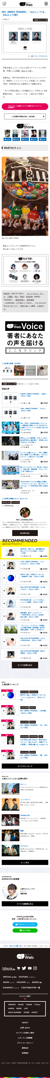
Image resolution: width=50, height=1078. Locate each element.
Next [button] (44, 891)
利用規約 (25, 1053)
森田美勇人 (20, 300)
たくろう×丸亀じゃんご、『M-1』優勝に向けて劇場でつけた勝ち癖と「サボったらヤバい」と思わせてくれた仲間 (34, 454)
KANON (29, 296)
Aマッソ (23, 784)
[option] (7, 370)
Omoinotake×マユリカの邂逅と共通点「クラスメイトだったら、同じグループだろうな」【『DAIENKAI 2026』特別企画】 (34, 485)
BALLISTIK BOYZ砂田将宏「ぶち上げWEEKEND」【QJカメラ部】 (32, 639)
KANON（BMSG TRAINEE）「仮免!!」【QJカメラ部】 (33, 395)
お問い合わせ (25, 1028)
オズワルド (24, 846)
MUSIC (21, 1005)
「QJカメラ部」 (26, 70)
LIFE (26, 1009)
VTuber (37, 1005)
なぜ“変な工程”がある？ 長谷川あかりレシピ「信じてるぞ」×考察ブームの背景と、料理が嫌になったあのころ (34, 742)
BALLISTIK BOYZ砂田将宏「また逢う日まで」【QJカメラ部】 (32, 588)
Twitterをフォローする (26, 924)
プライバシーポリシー (25, 1043)
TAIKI (22, 296)
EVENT (35, 1012)
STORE (26, 1012)
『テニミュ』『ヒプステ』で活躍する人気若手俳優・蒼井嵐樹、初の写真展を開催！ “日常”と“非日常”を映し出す (32, 627)
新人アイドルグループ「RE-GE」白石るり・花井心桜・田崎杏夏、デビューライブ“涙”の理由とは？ (34, 469)
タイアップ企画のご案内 (25, 1033)
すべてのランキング (25, 766)
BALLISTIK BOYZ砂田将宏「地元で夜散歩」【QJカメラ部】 (32, 652)
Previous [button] (3, 891)
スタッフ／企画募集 (25, 1038)
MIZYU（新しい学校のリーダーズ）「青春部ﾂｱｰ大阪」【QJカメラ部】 (32, 575)
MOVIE (29, 1005)
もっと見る (25, 862)
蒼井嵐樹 (30, 300)
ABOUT (25, 1023)
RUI (16, 296)
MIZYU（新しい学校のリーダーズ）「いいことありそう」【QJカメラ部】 (33, 697)
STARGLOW (25, 815)
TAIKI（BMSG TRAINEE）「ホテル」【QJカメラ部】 (33, 409)
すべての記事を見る (25, 665)
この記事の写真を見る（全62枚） (23, 116)
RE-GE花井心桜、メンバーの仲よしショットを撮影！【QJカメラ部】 (32, 601)
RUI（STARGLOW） (41, 56)
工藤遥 (10, 296)
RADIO (11, 1009)
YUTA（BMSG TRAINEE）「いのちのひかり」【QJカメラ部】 (32, 563)
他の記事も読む (25, 533)
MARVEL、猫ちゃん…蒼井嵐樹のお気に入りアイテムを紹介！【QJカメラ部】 (32, 551)
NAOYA (6, 293)
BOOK (19, 1009)
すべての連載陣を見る (25, 904)
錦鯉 (22, 830)
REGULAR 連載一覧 (15, 946)
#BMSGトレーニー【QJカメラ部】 (28, 384)
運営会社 (25, 1048)
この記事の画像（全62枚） (12, 363)
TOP (5, 946)
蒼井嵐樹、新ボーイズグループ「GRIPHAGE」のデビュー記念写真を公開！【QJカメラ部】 (32, 615)
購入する (7, 139)
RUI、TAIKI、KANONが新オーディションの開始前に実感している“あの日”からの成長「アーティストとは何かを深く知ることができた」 (34, 426)
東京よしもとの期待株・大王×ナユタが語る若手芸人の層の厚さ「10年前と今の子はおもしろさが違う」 (34, 440)
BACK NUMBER (14, 1012)
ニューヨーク (25, 799)
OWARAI (12, 1005)
